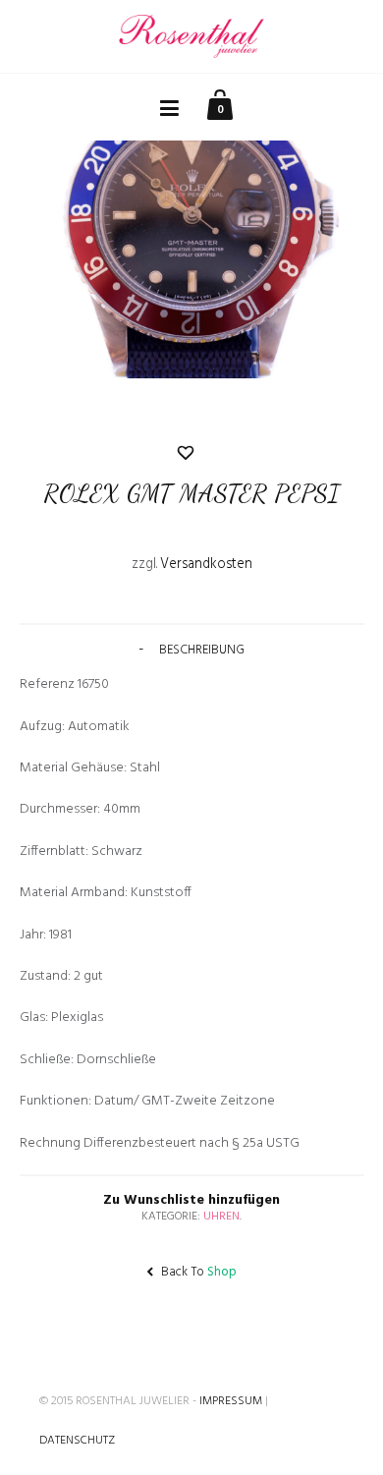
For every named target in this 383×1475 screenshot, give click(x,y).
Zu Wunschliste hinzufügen (192, 610)
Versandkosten (206, 564)
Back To (197, 1272)
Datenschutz (77, 1440)
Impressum (230, 1401)
